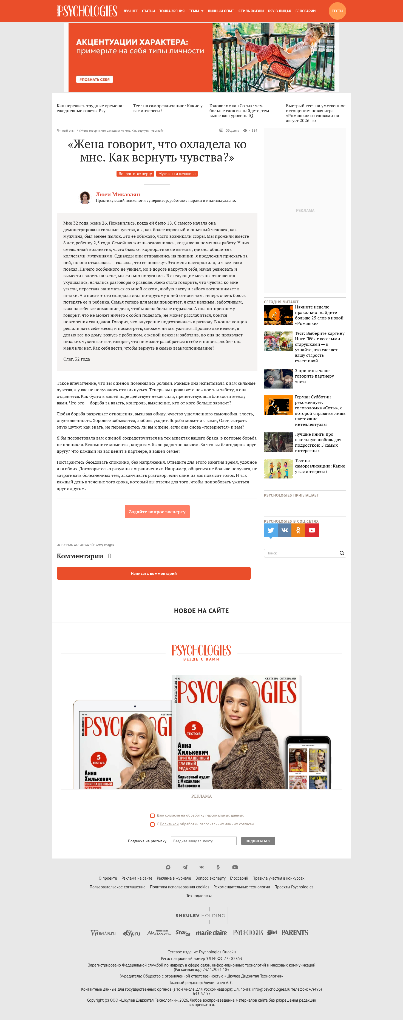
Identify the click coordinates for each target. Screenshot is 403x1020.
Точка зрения (172, 10)
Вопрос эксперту (210, 878)
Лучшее (131, 10)
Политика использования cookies (179, 886)
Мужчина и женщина (176, 173)
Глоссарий (306, 10)
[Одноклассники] (218, 867)
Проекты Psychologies (293, 886)
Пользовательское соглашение (118, 886)
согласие (172, 815)
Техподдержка (199, 895)
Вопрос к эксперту (135, 173)
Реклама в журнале (174, 878)
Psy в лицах (279, 10)
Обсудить (232, 130)
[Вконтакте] (201, 867)
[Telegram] (184, 867)
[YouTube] (235, 867)
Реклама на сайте (136, 878)
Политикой (169, 823)
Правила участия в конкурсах (278, 878)
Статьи (148, 10)
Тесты (337, 10)
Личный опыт (221, 10)
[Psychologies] (87, 10)
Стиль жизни (251, 10)
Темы (194, 10)
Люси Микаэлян (118, 194)
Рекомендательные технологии (242, 886)
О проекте (108, 878)
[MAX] (168, 867)
